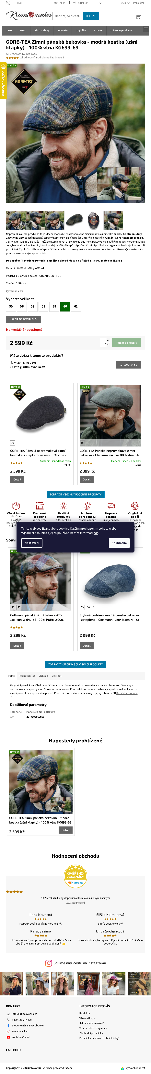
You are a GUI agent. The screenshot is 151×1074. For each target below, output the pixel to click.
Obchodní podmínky (91, 1033)
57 (12, 443)
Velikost (56, 676)
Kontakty (59, 3)
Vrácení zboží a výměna (93, 1028)
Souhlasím (119, 543)
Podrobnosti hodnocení (50, 58)
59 (18, 607)
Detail (17, 479)
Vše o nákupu (81, 3)
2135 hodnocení (75, 903)
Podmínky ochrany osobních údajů (99, 1038)
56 (12, 607)
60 (88, 607)
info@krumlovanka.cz (29, 367)
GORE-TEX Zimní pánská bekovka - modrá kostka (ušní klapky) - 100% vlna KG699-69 (40, 820)
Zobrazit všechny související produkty (75, 664)
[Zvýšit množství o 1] (108, 340)
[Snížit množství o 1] (108, 345)
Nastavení (32, 543)
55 (82, 443)
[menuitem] (9, 31)
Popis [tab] (11, 676)
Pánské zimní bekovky (40, 712)
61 (94, 607)
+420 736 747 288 (22, 1020)
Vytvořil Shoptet (135, 1068)
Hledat (91, 16)
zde (96, 533)
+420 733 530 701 (25, 362)
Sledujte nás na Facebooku (28, 1026)
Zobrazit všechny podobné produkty (75, 494)
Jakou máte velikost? (91, 1023)
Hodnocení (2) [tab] (27, 676)
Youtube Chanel (21, 1037)
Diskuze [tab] (43, 676)
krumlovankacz (21, 1031)
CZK (123, 3)
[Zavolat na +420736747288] (12, 3)
